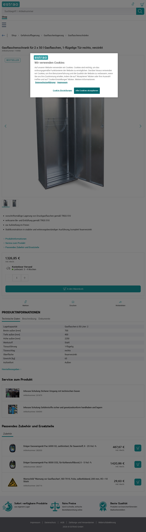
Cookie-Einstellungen (62, 90)
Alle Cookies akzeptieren (87, 91)
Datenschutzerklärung (45, 82)
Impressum (62, 82)
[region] (74, 75)
